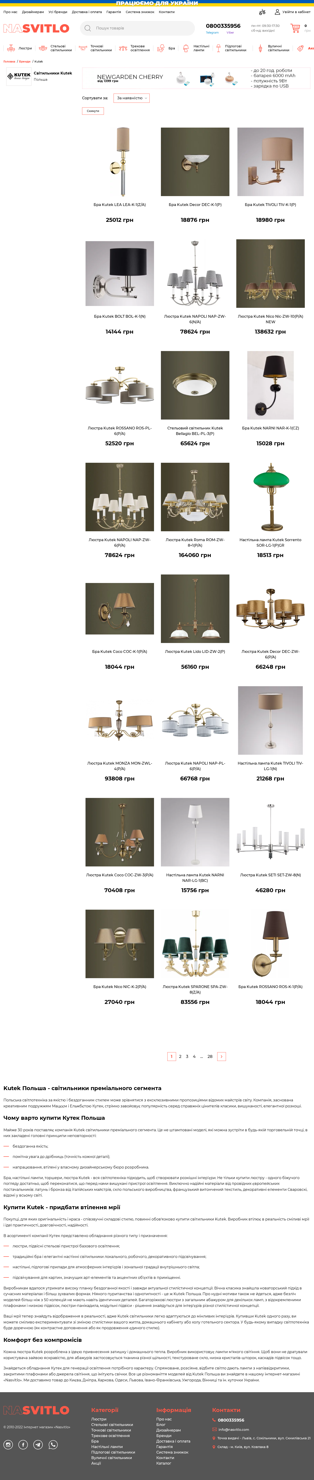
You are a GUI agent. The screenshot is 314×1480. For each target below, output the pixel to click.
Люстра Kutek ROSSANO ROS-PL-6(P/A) (120, 431)
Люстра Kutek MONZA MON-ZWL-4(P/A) (119, 766)
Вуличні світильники (111, 1458)
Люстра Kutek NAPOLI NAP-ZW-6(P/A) (120, 543)
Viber (230, 32)
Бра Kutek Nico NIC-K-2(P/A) (119, 987)
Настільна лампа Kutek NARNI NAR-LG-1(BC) (195, 878)
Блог (161, 1425)
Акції (96, 1463)
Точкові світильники (111, 1430)
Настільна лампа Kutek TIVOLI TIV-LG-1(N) (270, 766)
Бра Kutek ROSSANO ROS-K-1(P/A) (270, 987)
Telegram (212, 32)
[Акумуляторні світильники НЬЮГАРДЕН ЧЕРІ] (196, 78)
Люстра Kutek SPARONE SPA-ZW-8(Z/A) (195, 989)
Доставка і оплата (87, 12)
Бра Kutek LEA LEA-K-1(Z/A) (120, 205)
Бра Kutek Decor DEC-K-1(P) (195, 205)
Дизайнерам (33, 12)
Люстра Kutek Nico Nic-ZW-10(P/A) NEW (270, 319)
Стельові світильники (112, 1425)
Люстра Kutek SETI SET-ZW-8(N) (270, 875)
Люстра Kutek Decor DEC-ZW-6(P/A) (271, 654)
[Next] (221, 1056)
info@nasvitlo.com (234, 1430)
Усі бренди (58, 12)
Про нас (10, 12)
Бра (95, 1441)
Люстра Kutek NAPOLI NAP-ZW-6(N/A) (195, 319)
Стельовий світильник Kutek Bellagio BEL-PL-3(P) (195, 431)
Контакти (167, 12)
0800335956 (223, 26)
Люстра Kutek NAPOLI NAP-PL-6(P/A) (195, 766)
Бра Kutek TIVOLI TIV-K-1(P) (270, 205)
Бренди (163, 1436)
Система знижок (140, 12)
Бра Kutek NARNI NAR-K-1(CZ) (270, 428)
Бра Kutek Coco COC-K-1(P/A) (119, 651)
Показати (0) (93, 74)
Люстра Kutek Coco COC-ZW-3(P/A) (119, 875)
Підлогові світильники (113, 1452)
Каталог (163, 1463)
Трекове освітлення (110, 1436)
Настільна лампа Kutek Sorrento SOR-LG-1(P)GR (270, 543)
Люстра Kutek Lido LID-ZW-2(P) (195, 651)
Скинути (93, 111)
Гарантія (113, 12)
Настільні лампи (107, 1447)
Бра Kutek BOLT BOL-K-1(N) (120, 316)
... (201, 1056)
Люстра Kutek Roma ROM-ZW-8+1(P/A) (195, 543)
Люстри (98, 1419)
